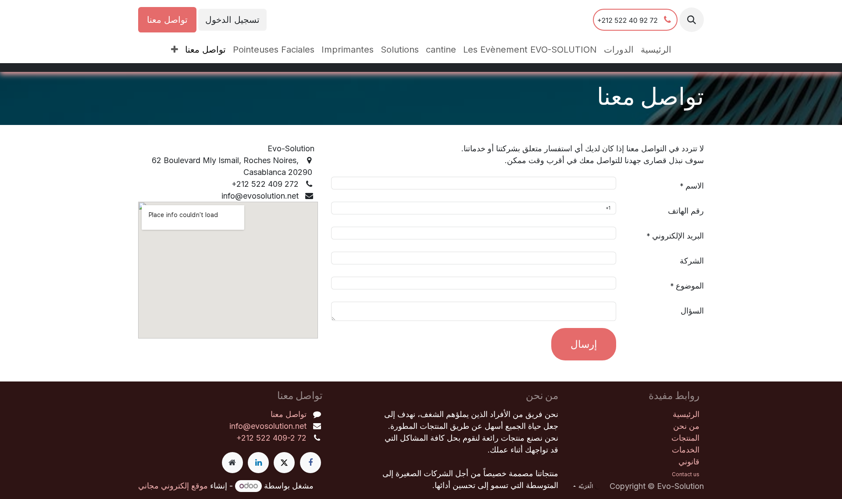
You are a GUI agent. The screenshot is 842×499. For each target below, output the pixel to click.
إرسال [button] (584, 344)
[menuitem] (656, 49)
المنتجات (685, 437)
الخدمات (685, 449)
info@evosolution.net (268, 426)
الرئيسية (686, 414)
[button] (691, 19)
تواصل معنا (167, 19)
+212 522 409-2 (266, 437)
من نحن (686, 426)
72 (302, 437)
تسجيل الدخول (232, 19)
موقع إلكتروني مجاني (173, 485)
